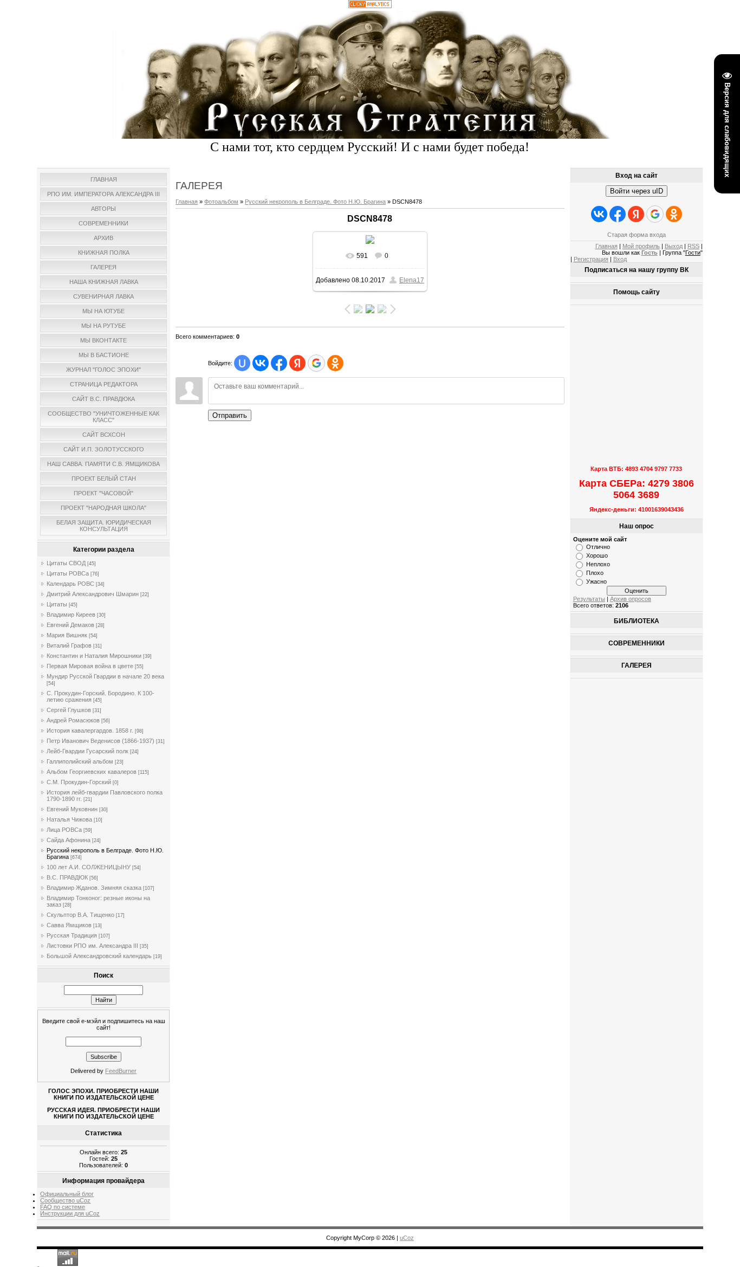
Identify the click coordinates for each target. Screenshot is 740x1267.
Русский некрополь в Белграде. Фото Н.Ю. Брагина (315, 201)
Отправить (229, 415)
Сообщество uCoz (65, 1200)
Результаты (589, 599)
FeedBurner (121, 1071)
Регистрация (591, 259)
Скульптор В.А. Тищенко (80, 915)
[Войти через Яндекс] (297, 363)
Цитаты (57, 604)
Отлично (598, 547)
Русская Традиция (72, 935)
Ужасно (596, 581)
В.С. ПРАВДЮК (67, 877)
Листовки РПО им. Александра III (92, 945)
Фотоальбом (221, 201)
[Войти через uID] (242, 363)
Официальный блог (67, 1194)
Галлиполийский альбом (80, 761)
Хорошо (597, 555)
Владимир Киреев (71, 614)
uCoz (407, 1237)
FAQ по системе (62, 1207)
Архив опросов (630, 599)
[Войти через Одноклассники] (335, 363)
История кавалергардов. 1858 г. (90, 730)
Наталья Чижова (69, 819)
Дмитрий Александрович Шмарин (93, 594)
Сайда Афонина (68, 840)
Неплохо (598, 564)
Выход (674, 246)
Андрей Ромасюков (73, 720)
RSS (693, 246)
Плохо (594, 573)
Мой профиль (641, 246)
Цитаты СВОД (66, 563)
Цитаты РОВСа (68, 573)
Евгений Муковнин (72, 809)
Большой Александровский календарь (99, 956)
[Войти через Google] (316, 363)
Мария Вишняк (67, 635)
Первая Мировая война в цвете (90, 666)
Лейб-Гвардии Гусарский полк (87, 751)
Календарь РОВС (70, 583)
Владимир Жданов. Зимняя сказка (94, 887)
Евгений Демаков (70, 625)
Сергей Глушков (69, 710)
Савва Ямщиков (69, 925)
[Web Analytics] (370, 6)
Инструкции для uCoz (70, 1213)
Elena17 (411, 280)
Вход (620, 259)
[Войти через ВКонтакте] (260, 363)
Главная (187, 201)
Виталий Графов (69, 645)
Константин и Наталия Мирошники (94, 655)
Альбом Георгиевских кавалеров (92, 771)
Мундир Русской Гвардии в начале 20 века (105, 676)
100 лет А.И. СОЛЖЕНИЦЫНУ (89, 867)
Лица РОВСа (64, 829)
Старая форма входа (636, 234)
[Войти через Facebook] (279, 363)
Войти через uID (636, 191)
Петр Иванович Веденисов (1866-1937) (100, 741)
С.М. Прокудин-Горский (79, 782)
